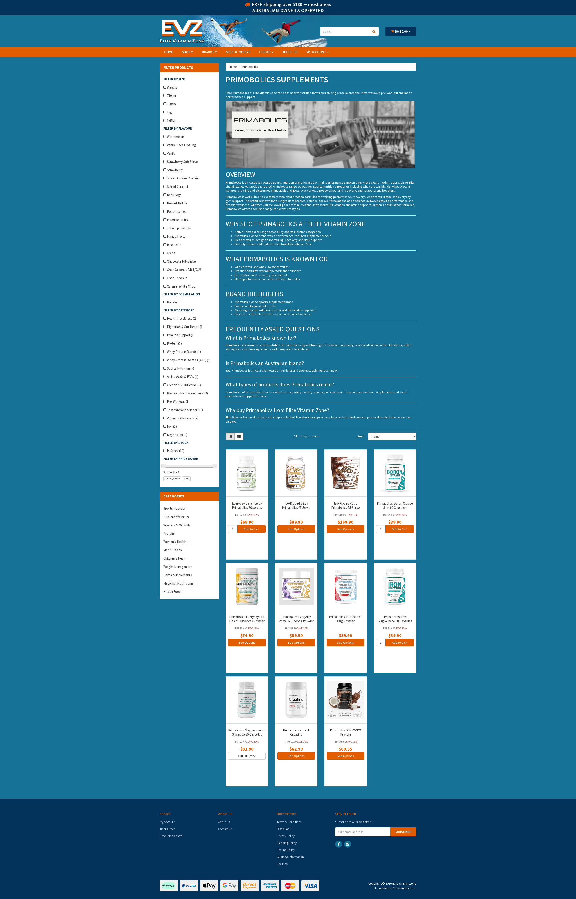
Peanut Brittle (177, 203)
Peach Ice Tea (177, 211)
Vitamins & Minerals (182, 418)
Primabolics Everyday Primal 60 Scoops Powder (296, 619)
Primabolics (250, 67)
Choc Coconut (177, 278)
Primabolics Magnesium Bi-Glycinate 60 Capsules (247, 732)
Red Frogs (174, 195)
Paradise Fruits (177, 220)
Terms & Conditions (289, 822)
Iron (172, 426)
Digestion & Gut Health (185, 327)
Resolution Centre (171, 836)
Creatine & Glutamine (184, 385)
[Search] (374, 31)
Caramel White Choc (181, 286)
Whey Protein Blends (184, 352)
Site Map (282, 864)
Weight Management (178, 567)
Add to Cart (251, 529)
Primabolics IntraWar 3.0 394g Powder (345, 619)
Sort (360, 436)
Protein (174, 343)
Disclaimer (283, 829)
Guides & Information (290, 857)
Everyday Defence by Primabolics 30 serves (247, 505)
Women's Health (174, 542)
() (401, 31)
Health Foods (172, 591)
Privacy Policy (286, 836)
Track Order (167, 829)
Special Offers (238, 52)
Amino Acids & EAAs (182, 376)
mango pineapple (179, 228)
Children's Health (175, 558)
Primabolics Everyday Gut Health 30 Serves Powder (247, 619)
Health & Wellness (182, 318)
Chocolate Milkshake (181, 261)
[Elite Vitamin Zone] (182, 31)
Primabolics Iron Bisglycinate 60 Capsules (395, 619)
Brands (208, 52)
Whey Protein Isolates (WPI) (189, 360)
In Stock (175, 451)
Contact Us (225, 829)
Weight (172, 87)
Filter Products (178, 68)
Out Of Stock (247, 756)
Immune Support (181, 335)
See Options (296, 529)
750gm (171, 95)
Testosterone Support (185, 410)
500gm (171, 104)
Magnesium (177, 435)
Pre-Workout (178, 401)
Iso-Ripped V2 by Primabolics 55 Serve (345, 505)
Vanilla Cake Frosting (181, 145)
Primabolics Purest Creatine (296, 732)
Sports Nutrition (180, 368)
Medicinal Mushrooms (178, 583)
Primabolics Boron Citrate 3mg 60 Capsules (395, 505)
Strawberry (175, 170)
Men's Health (172, 550)
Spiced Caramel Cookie (183, 178)
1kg (169, 112)
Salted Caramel (177, 186)
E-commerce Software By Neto (395, 888)
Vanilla (171, 153)
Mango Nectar (177, 236)
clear (186, 478)
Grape (171, 253)
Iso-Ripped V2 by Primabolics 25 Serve (296, 505)
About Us (289, 52)
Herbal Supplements (177, 575)
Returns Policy (286, 850)
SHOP (186, 52)
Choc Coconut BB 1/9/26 (184, 270)
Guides (265, 52)
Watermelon (175, 137)
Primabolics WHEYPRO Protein (345, 732)
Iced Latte (174, 245)
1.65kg (171, 120)
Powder (172, 302)
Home (168, 52)
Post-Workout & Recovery (187, 393)
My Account (167, 822)
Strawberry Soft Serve (182, 161)
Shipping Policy (287, 843)
